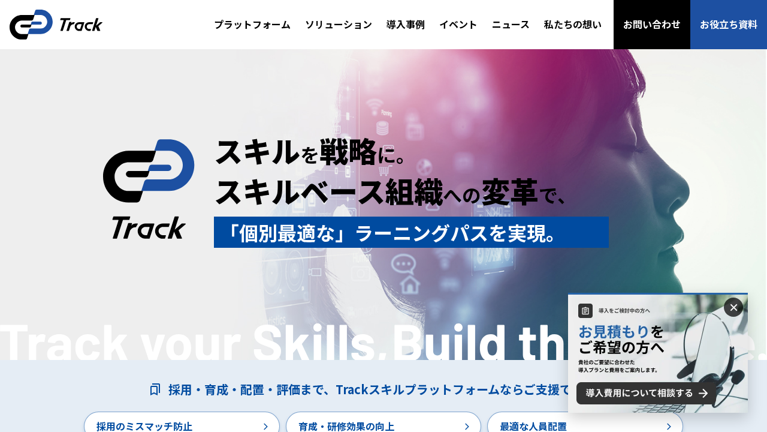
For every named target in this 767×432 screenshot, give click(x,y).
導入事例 (405, 24)
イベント (458, 24)
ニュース (511, 24)
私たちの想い (573, 24)
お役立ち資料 (728, 24)
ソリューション (338, 24)
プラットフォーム (252, 24)
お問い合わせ (652, 24)
